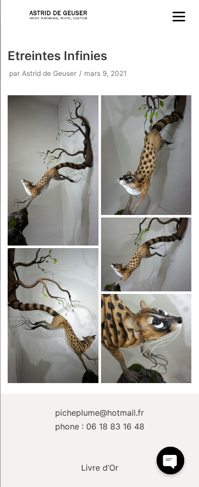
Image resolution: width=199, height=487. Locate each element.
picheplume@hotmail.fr (99, 413)
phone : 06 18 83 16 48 (99, 426)
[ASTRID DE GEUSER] (58, 15)
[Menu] (179, 16)
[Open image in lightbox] (53, 170)
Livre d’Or (99, 468)
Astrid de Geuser (49, 73)
